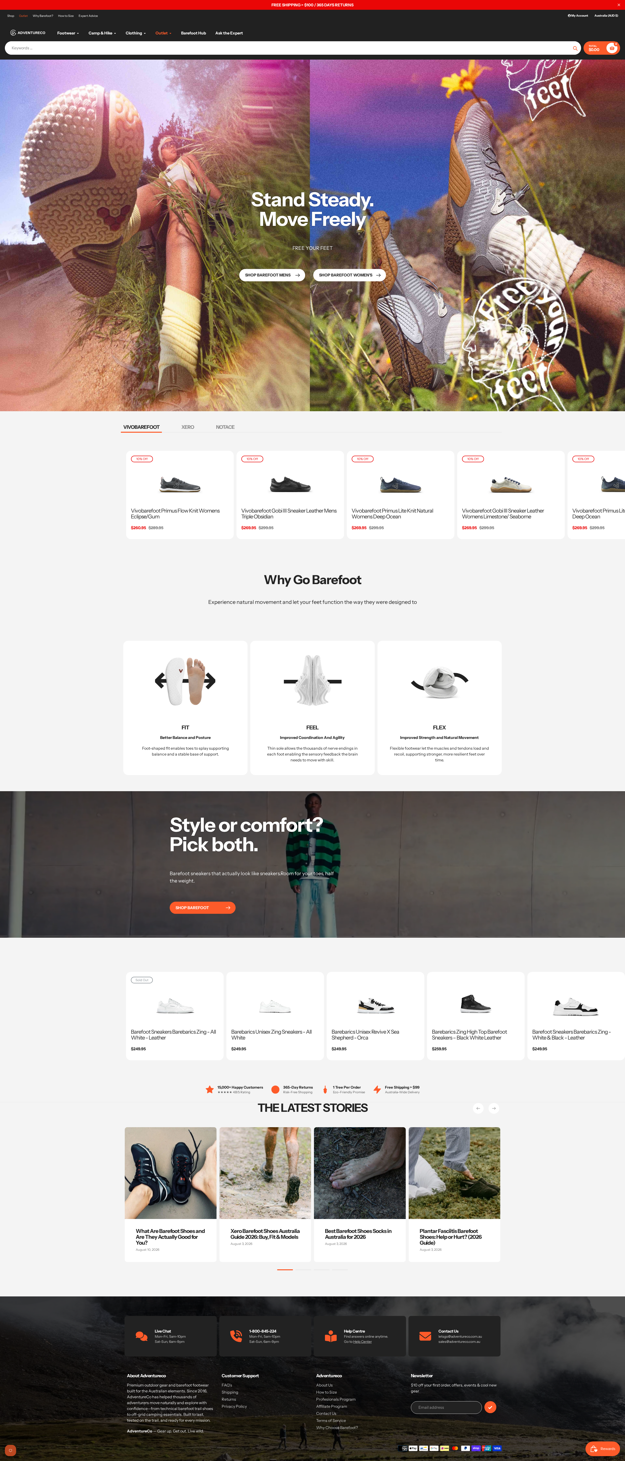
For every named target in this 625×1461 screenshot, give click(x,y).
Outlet (23, 16)
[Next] (494, 1108)
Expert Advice (88, 16)
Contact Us (326, 1413)
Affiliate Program (331, 1406)
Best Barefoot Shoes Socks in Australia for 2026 (358, 1234)
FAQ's (227, 1385)
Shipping (230, 1392)
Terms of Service (331, 1420)
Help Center (362, 1341)
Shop (10, 16)
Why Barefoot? (43, 16)
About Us (324, 1385)
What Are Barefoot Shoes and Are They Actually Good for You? (170, 1237)
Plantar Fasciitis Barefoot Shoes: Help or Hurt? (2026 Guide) (451, 1237)
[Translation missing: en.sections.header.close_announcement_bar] (618, 4)
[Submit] (490, 1407)
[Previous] (478, 1108)
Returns (229, 1399)
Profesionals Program (336, 1399)
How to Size (66, 16)
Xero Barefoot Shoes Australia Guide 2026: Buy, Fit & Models (265, 1234)
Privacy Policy (234, 1406)
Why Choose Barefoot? (337, 1427)
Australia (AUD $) (606, 15)
